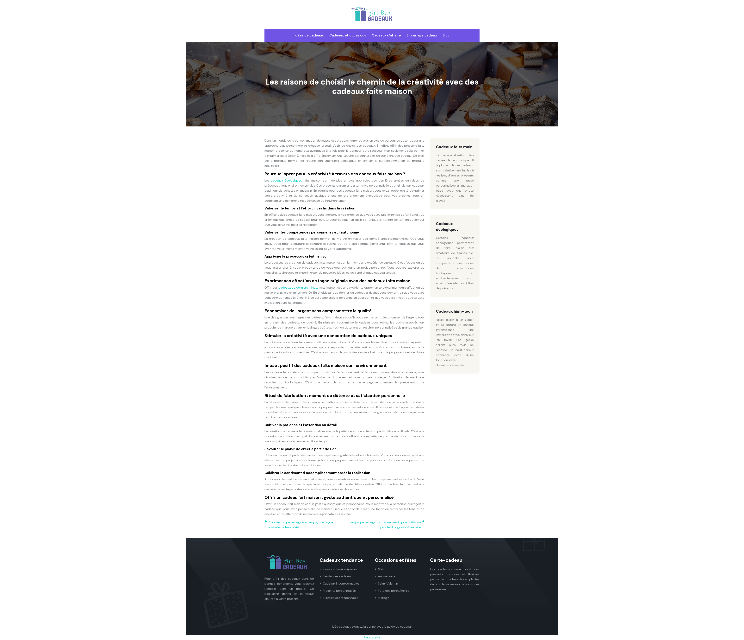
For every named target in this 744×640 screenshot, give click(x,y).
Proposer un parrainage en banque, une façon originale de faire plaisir (300, 524)
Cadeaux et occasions (347, 35)
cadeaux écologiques (286, 180)
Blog (446, 35)
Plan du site (372, 637)
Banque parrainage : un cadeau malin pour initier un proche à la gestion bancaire (385, 524)
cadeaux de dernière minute (299, 287)
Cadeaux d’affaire (386, 35)
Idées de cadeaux (309, 35)
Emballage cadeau (422, 35)
